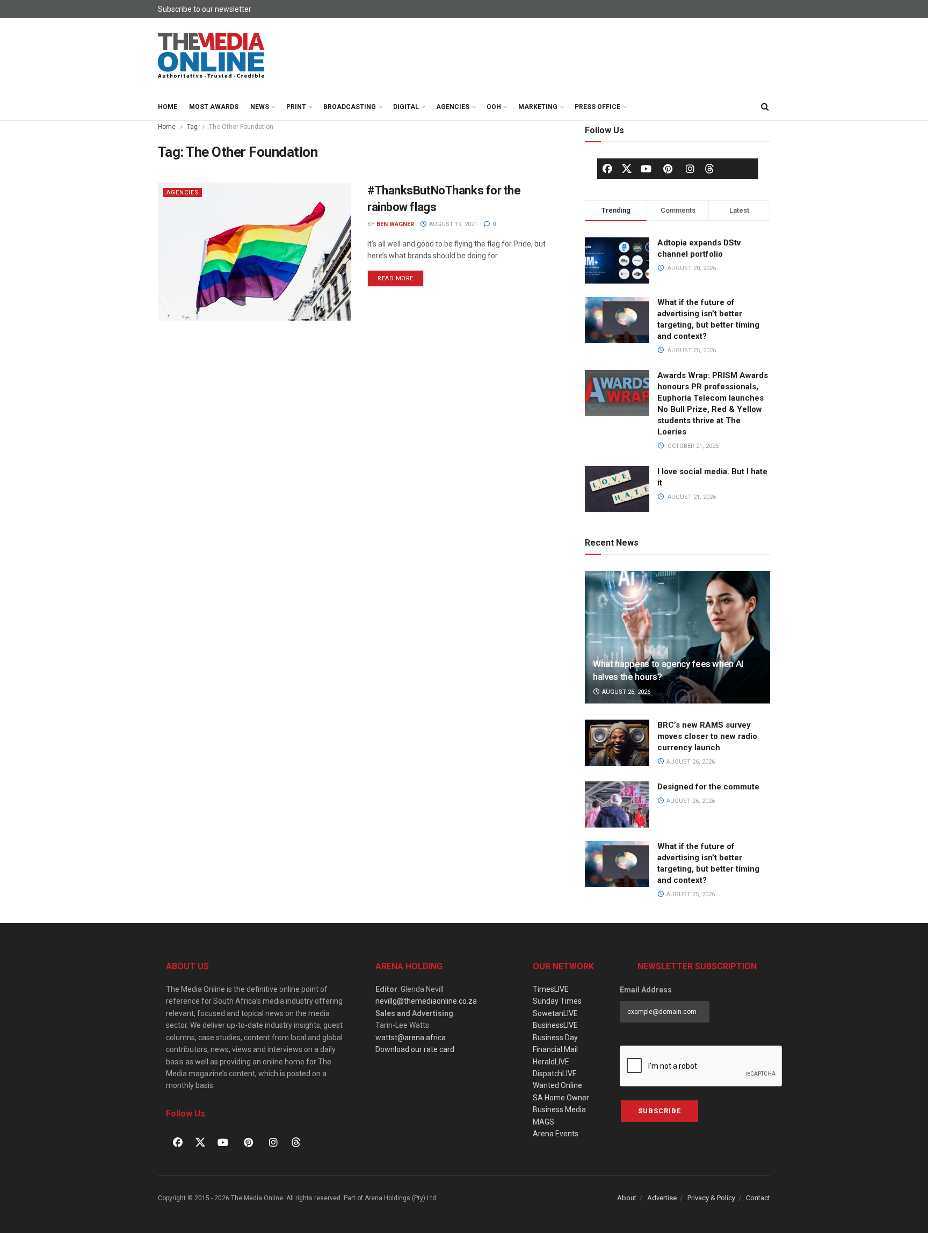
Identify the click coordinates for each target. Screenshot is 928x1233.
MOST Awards (213, 107)
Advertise (662, 1198)
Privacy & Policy (711, 1198)
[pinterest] (668, 168)
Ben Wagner (395, 224)
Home (167, 107)
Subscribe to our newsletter (204, 9)
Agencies (452, 107)
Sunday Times (557, 1001)
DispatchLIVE (555, 1073)
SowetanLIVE (555, 1013)
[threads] (709, 168)
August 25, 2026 (690, 894)
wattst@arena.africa (410, 1037)
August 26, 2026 (625, 691)
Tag (192, 126)
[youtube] (646, 168)
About (626, 1198)
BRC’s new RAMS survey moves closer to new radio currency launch (707, 736)
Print (296, 107)
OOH (494, 107)
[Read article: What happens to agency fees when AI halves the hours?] (677, 637)
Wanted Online (557, 1085)
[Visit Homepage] (211, 56)
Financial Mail (555, 1049)
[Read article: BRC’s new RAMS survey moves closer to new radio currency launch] (617, 743)
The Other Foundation (241, 126)
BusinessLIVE (555, 1025)
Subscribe (659, 1111)
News (259, 107)
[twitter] (626, 168)
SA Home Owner (561, 1097)
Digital (406, 107)
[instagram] (690, 168)
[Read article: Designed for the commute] (617, 804)
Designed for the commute (708, 787)
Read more (401, 276)
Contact (758, 1198)
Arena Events (555, 1133)
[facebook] (607, 168)
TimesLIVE (551, 989)
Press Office (597, 107)
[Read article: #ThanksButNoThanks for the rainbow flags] (254, 252)
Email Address (646, 989)
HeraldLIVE (551, 1061)
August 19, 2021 (452, 224)
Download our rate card (414, 1049)
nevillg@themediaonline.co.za (426, 1001)
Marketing (537, 107)
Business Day (555, 1037)
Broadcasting (349, 107)
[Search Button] (764, 106)
